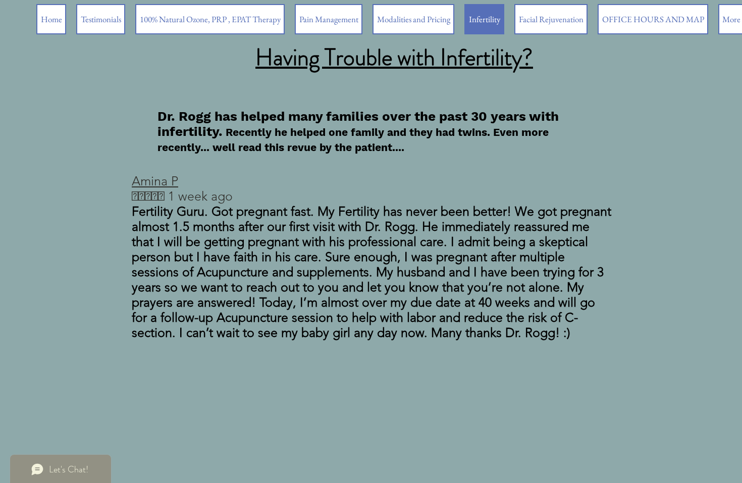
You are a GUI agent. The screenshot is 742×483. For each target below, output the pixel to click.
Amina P (155, 180)
